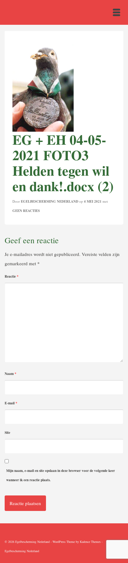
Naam (10, 373)
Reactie (12, 276)
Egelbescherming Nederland (49, 201)
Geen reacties (26, 210)
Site (7, 432)
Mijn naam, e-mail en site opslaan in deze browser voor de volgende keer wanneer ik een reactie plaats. (60, 475)
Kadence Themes (90, 541)
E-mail (11, 403)
